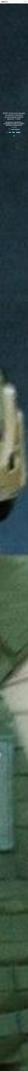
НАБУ (10, 132)
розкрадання (18, 132)
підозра (13, 132)
